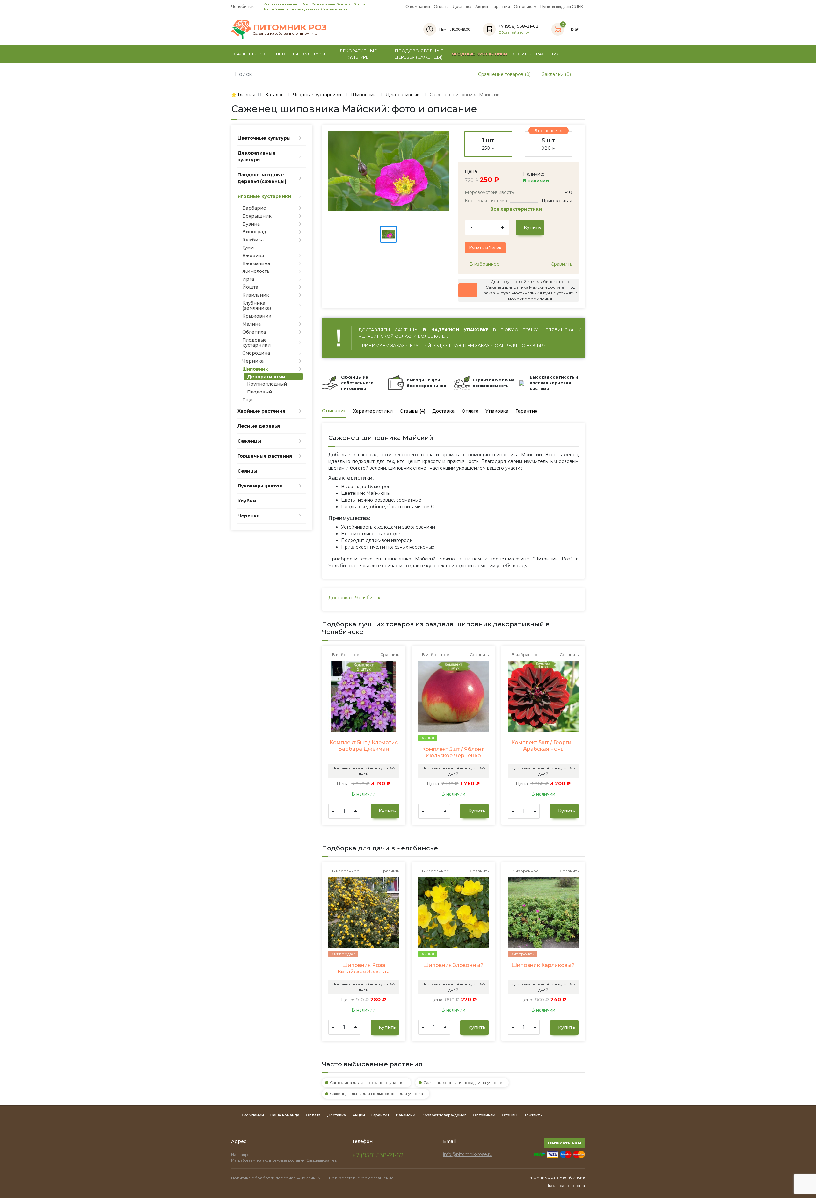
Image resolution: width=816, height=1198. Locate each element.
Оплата (441, 6)
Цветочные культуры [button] (299, 53)
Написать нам (564, 1142)
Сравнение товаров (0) (504, 74)
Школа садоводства (565, 1185)
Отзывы (509, 1115)
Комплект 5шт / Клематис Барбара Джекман (364, 746)
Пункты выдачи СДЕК (561, 6)
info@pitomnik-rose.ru (467, 1154)
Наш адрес (241, 1154)
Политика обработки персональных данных (275, 1177)
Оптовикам (525, 6)
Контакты (533, 1115)
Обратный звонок (514, 33)
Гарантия (501, 6)
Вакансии (405, 1115)
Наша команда (284, 1115)
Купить (531, 227)
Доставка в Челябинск (354, 598)
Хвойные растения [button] (536, 53)
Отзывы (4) (412, 411)
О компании (417, 6)
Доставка (462, 6)
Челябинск (243, 6)
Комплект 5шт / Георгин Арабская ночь (543, 746)
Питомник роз (541, 1177)
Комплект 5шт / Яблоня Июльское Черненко (453, 752)
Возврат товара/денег (444, 1115)
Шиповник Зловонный (453, 965)
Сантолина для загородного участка (367, 1082)
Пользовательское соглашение (361, 1177)
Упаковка (496, 411)
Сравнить (561, 264)
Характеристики (373, 411)
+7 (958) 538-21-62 (378, 1155)
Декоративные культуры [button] (358, 54)
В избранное (483, 264)
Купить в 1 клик (485, 247)
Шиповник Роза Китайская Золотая (364, 968)
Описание (334, 411)
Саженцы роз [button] (251, 53)
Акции (481, 6)
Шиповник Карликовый (543, 965)
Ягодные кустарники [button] (479, 53)
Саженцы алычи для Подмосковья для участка (376, 1093)
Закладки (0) (556, 74)
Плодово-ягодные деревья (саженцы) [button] (419, 54)
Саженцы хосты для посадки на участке (462, 1082)
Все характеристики (516, 209)
